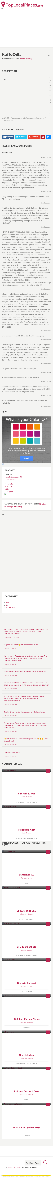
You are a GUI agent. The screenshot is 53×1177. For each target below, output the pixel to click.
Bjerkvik (23, 986)
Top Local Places (14, 1167)
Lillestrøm (23, 914)
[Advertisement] (12, 553)
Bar (7, 603)
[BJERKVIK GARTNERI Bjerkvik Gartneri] (26, 959)
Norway (29, 58)
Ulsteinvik (23, 1058)
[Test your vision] (26, 440)
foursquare (9, 491)
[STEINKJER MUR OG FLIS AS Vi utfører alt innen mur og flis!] (26, 995)
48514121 (9, 484)
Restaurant (10, 608)
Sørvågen (23, 1094)
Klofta (22, 58)
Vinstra (23, 950)
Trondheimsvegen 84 (13, 477)
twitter (7, 489)
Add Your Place (32, 1163)
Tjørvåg (23, 878)
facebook (8, 486)
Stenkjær (23, 1022)
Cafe (8, 605)
